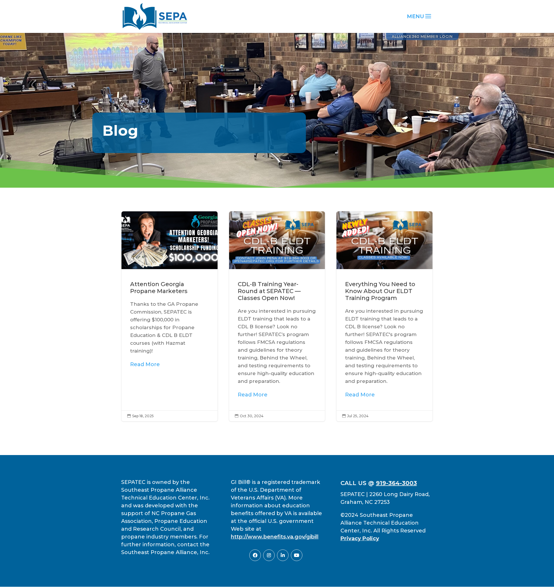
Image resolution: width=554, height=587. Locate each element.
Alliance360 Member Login (422, 36)
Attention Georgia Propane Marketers (169, 316)
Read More (145, 364)
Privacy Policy (359, 538)
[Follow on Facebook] (255, 555)
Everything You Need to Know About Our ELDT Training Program (384, 316)
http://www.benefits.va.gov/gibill (275, 537)
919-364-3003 (396, 483)
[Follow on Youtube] (296, 555)
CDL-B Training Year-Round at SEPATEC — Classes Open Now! (277, 316)
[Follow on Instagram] (269, 555)
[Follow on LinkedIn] (283, 555)
